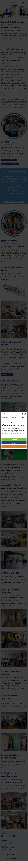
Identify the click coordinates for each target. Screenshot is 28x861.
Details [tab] (14, 417)
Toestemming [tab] (5, 417)
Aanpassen (13, 443)
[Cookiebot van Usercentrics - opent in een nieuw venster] (21, 414)
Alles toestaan (14, 439)
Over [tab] (23, 417)
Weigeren (14, 446)
